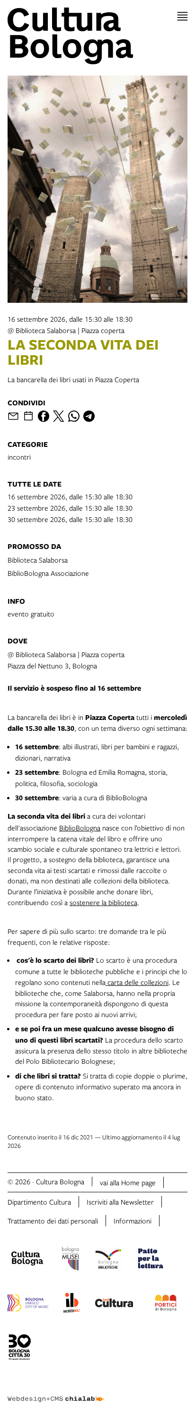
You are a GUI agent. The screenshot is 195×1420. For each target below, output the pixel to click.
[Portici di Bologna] (165, 1304)
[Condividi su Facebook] (43, 416)
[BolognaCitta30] (20, 1348)
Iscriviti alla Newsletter (120, 1201)
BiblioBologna (79, 827)
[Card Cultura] (114, 1304)
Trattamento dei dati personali (53, 1220)
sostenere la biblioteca (103, 902)
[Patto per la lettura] (150, 1260)
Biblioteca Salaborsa (38, 560)
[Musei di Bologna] (70, 1260)
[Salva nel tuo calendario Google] (28, 416)
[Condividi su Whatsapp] (74, 416)
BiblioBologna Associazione (48, 573)
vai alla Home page (128, 1182)
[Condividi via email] (13, 416)
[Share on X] (58, 416)
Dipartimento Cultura (39, 1201)
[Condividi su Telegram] (89, 416)
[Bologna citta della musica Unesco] (28, 1304)
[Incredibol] (71, 1304)
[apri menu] (182, 16)
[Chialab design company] (56, 1391)
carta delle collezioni (137, 982)
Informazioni (132, 1220)
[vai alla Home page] (97, 36)
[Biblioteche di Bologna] (108, 1260)
